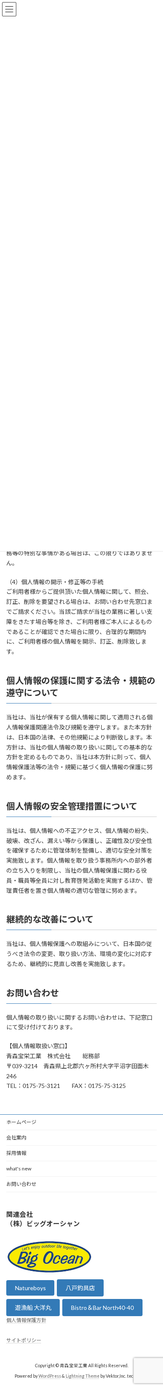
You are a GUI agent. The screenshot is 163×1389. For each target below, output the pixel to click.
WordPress (49, 1376)
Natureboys (30, 1287)
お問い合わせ (21, 1184)
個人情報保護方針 (26, 1320)
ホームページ (21, 1122)
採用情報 (16, 1153)
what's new (18, 1168)
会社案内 (16, 1137)
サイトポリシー (23, 1340)
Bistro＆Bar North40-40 (102, 1307)
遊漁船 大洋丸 (33, 1307)
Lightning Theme (82, 1376)
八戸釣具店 (80, 1288)
